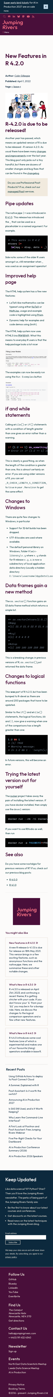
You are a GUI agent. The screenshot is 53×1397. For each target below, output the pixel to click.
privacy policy (11, 1257)
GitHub (12, 1279)
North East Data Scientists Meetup (27, 1364)
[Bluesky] (18, 16)
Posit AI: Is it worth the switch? (25, 1092)
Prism (40, 314)
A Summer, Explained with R (24, 1085)
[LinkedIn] (13, 16)
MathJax (14, 310)
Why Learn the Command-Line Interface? (26, 1119)
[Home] (12, 24)
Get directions (16, 1320)
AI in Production (17, 1372)
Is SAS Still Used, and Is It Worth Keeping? (26, 1110)
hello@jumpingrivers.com (22, 1333)
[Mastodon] (23, 16)
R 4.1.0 (8, 217)
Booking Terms (17, 1388)
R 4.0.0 (13, 879)
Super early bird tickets (16, 2)
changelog (33, 173)
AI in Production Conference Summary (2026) (24, 1149)
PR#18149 (23, 335)
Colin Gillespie (22, 75)
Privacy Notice (16, 1384)
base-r (17, 86)
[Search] (4, 16)
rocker (13, 796)
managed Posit (16, 191)
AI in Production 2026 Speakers (26, 1156)
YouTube (13, 1292)
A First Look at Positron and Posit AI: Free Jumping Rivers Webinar (25, 1129)
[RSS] (33, 16)
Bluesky (13, 1283)
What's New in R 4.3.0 (21, 984)
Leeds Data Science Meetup (24, 1368)
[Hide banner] (46, 6)
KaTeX (35, 306)
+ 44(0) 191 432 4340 (20, 1337)
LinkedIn (13, 1287)
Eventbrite (14, 1296)
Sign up (12, 1351)
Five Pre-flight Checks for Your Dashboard (25, 1140)
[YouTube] (28, 16)
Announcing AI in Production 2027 (24, 1101)
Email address (11, 1233)
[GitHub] (9, 16)
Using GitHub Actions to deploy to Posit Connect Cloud (26, 1078)
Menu (6, 32)
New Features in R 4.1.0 (22, 942)
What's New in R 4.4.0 (21, 1033)
